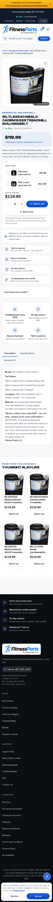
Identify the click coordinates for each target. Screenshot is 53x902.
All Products (7, 701)
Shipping (6, 822)
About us (6, 802)
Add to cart (38, 204)
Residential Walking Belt (19, 51)
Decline (14, 896)
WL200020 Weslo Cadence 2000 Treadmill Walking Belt (13, 500)
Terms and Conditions (12, 842)
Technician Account (11, 815)
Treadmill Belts (9, 721)
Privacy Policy (8, 848)
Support (19, 21)
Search (44, 38)
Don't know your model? (16, 292)
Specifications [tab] (27, 353)
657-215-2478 (8, 684)
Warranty (6, 835)
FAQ (4, 778)
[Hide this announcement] (50, 4)
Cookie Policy (19, 890)
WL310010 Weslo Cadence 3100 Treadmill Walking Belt (39, 500)
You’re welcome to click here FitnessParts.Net (26, 6)
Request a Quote (10, 734)
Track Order (30, 21)
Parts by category (10, 714)
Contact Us (9, 21)
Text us (18, 669)
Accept (38, 896)
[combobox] (22, 38)
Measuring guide (10, 765)
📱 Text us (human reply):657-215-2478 (27, 12)
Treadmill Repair (9, 771)
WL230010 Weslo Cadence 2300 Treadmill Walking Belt (12, 550)
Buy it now (28, 211)
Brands (5, 727)
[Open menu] (48, 30)
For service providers (12, 808)
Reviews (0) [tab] (10, 360)
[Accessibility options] (47, 876)
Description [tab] (9, 353)
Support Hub (8, 751)
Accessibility (8, 855)
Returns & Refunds (11, 828)
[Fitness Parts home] (19, 29)
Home (4, 51)
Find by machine (9, 707)
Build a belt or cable (11, 758)
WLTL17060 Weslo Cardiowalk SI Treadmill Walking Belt (37, 550)
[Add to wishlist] (46, 63)
